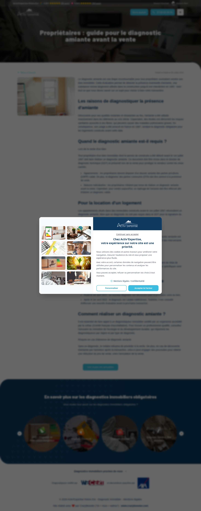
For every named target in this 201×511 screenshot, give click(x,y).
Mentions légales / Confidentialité (128, 281)
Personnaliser (111, 288)
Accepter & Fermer (143, 288)
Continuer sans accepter (127, 234)
